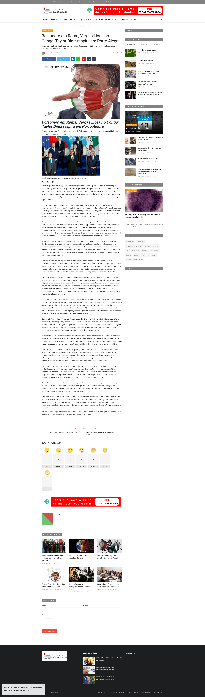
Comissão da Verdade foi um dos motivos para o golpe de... (108, 585)
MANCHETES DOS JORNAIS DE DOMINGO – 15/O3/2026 (148, 72)
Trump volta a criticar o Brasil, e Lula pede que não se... (109, 659)
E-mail (85, 606)
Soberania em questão (145, 61)
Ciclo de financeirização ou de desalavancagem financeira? (105, 668)
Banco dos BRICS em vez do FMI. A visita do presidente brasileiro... (52, 558)
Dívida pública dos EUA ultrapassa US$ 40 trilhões (149, 149)
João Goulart (70, 20)
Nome (44, 606)
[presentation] (155, 193)
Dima (127, 251)
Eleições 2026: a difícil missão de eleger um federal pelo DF (149, 83)
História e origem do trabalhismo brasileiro (118, 692)
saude (154, 255)
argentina (156, 246)
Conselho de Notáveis (106, 2)
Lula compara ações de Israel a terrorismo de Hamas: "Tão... (105, 678)
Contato (99, 692)
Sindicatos (135, 251)
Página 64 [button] (55, 20)
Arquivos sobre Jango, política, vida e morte (148, 692)
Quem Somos (86, 20)
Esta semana (131, 44)
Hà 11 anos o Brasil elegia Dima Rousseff (65, 432)
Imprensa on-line (52, 26)
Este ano (157, 44)
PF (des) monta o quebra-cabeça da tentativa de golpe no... (80, 586)
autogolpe (154, 251)
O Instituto (46, 2)
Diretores (74, 2)
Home (45, 20)
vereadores (130, 242)
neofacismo (145, 255)
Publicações (83, 2)
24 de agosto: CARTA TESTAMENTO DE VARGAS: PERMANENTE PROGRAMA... (150, 171)
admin (48, 53)
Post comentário (49, 631)
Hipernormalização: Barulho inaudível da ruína (80, 557)
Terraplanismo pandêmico (147, 50)
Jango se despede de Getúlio (148, 159)
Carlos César (141, 242)
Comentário (46, 615)
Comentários (48, 601)
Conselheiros (93, 2)
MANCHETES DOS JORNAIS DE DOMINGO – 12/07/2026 (99, 433)
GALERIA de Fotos (57, 2)
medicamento (138, 260)
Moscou (128, 255)
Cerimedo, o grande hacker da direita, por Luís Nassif (150, 139)
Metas (66, 2)
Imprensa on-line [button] (129, 20)
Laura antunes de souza (134, 246)
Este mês (144, 44)
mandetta (145, 251)
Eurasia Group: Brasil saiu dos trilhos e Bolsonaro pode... (53, 585)
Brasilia (128, 260)
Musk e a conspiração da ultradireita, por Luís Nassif (107, 557)
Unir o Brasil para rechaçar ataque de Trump (142, 216)
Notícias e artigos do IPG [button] (106, 20)
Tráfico (136, 255)
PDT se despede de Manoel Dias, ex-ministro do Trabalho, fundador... (150, 93)
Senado (147, 246)
